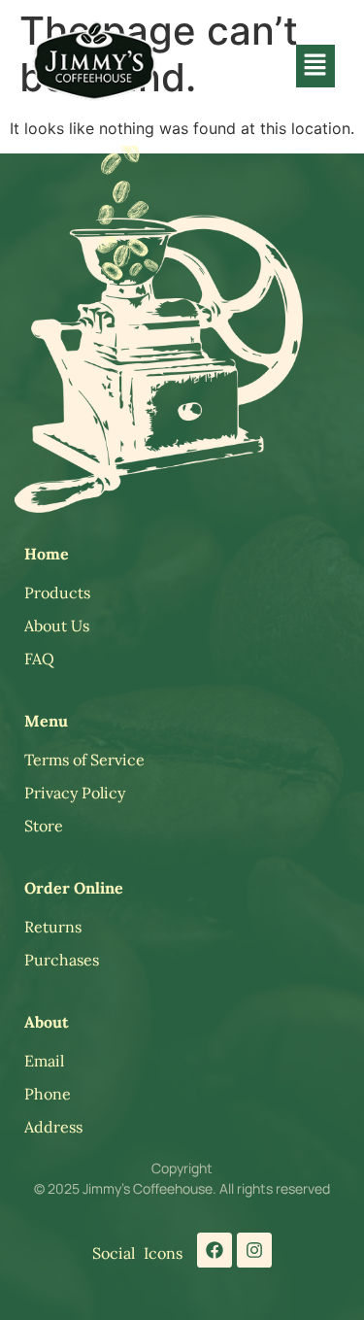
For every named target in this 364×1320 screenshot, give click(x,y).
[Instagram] (254, 1250)
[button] (315, 65)
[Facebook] (214, 1250)
